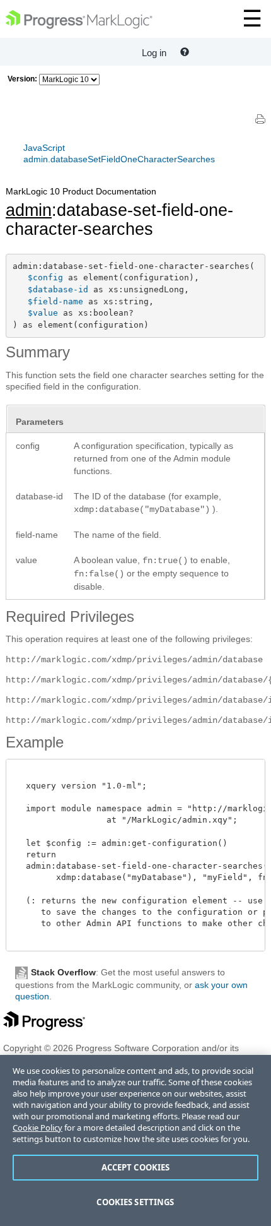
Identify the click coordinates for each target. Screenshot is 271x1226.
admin (29, 210)
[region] (135, 1140)
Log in (154, 52)
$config (45, 277)
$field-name (55, 301)
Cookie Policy (37, 1127)
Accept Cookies (135, 1167)
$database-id (58, 289)
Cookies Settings (135, 1202)
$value (43, 313)
